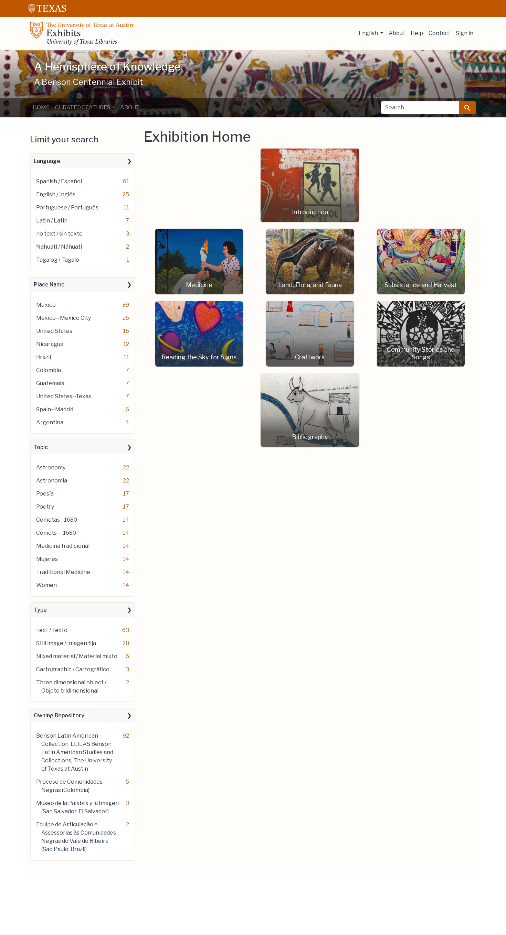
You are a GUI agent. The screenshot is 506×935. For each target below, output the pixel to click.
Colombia (48, 370)
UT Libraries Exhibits (81, 33)
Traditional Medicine (63, 572)
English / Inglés (55, 194)
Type (40, 610)
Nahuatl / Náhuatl (59, 246)
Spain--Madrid (54, 409)
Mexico (46, 305)
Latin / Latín (51, 220)
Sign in (464, 33)
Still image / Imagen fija (66, 643)
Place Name (49, 284)
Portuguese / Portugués (67, 207)
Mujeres (47, 559)
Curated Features (82, 107)
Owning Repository (59, 715)
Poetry (45, 506)
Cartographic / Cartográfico (72, 669)
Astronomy (50, 467)
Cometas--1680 (56, 520)
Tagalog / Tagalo (57, 260)
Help (417, 33)
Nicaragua (49, 344)
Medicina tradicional (62, 546)
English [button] (369, 33)
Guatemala (50, 383)
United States (54, 331)
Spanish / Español (59, 181)
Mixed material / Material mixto (76, 656)
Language (47, 161)
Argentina (49, 422)
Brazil (43, 357)
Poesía (45, 493)
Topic (41, 447)
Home (41, 107)
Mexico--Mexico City (63, 318)
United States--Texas (63, 396)
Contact (439, 33)
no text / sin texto (59, 233)
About (397, 33)
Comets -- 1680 (56, 533)
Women (46, 585)
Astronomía (51, 480)
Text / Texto (51, 630)
